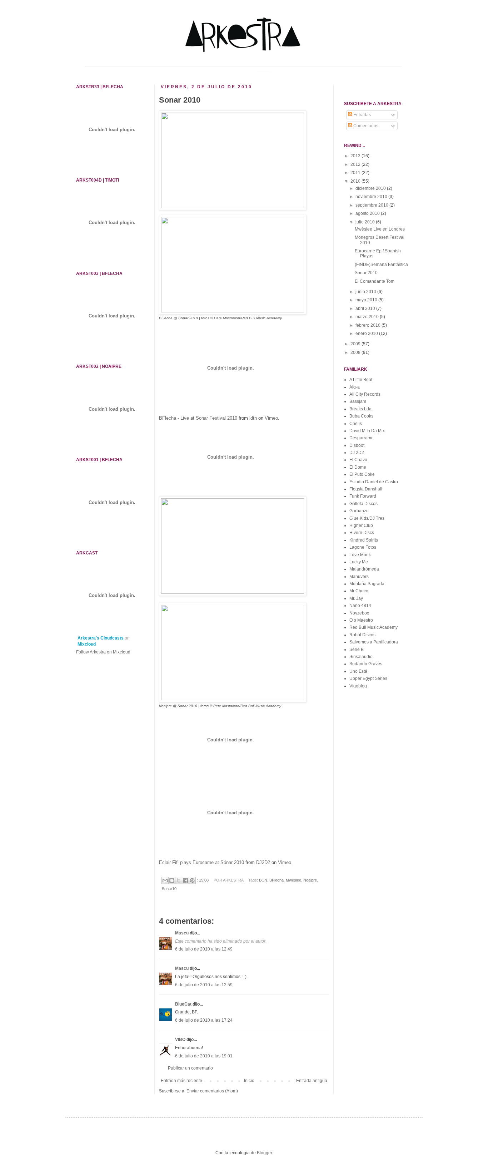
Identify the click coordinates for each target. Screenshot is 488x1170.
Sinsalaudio (361, 656)
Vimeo (271, 418)
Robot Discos (362, 634)
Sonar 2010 (366, 272)
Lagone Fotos (362, 547)
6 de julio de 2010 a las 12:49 (204, 949)
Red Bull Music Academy (373, 627)
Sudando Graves (365, 663)
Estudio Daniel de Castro (373, 481)
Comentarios (365, 125)
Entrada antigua (311, 1080)
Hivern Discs (361, 532)
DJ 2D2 (356, 452)
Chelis (355, 423)
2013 (356, 155)
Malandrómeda (364, 569)
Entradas (361, 114)
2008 (356, 352)
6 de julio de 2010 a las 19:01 (204, 1055)
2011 (356, 172)
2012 (356, 164)
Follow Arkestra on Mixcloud (103, 652)
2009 (356, 343)
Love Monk (360, 554)
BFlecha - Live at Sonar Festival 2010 (198, 418)
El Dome (357, 467)
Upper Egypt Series (368, 678)
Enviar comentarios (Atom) (212, 1091)
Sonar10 (169, 889)
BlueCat (183, 1004)
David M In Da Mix (367, 430)
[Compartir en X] (178, 880)
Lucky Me (358, 561)
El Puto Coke (362, 474)
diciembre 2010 (371, 188)
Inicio (249, 1080)
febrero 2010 (368, 325)
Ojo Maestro (361, 620)
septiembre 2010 (372, 205)
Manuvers (359, 576)
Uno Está (358, 671)
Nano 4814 (360, 605)
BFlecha (276, 880)
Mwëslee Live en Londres (380, 229)
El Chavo (358, 459)
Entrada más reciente (181, 1080)
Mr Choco (358, 590)
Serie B (356, 649)
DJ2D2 (263, 862)
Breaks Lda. (361, 408)
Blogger (264, 1152)
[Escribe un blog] (171, 880)
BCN (263, 880)
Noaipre (310, 880)
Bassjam (357, 401)
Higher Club (361, 525)
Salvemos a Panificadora (373, 642)
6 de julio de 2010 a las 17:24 (204, 1020)
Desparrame (361, 437)
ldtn (253, 418)
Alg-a (354, 387)
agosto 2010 (368, 213)
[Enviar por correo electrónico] (165, 880)
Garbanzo (359, 510)
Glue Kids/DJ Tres (366, 518)
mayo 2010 (366, 299)
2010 (356, 181)
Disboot (356, 445)
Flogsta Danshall (365, 489)
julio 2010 (365, 221)
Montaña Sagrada (366, 583)
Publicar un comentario (190, 1068)
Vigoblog (358, 685)
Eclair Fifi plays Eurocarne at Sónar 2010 (201, 862)
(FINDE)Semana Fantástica (381, 264)
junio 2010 (366, 291)
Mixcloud (87, 644)
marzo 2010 (367, 316)
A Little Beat (360, 379)
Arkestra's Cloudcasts (101, 638)
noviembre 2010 (371, 196)
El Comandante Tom (374, 281)
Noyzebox (359, 613)
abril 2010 (365, 308)
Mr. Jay (356, 598)
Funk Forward (362, 496)
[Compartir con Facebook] (185, 880)
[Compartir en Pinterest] (192, 880)
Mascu (182, 932)
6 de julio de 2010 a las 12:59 (204, 984)
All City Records (364, 394)
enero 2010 (367, 333)
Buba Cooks (361, 416)
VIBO (180, 1039)
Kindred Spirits (363, 540)
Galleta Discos (363, 503)
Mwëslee (293, 880)
